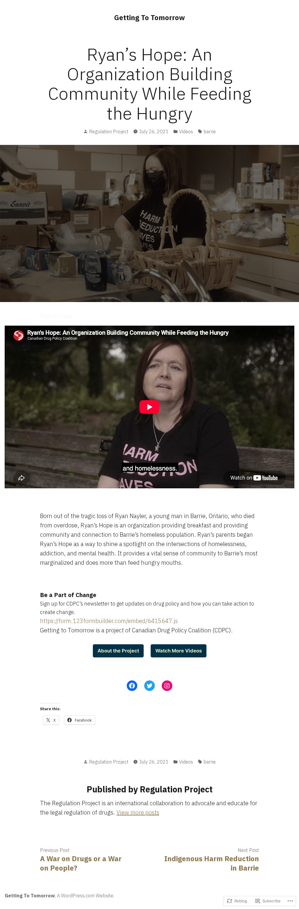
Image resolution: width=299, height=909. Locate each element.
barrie (210, 131)
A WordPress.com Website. (85, 895)
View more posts (138, 812)
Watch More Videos (178, 651)
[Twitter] (149, 685)
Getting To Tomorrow (149, 17)
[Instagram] (167, 685)
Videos (186, 131)
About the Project (118, 651)
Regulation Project (108, 131)
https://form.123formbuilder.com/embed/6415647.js (109, 621)
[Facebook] (132, 685)
